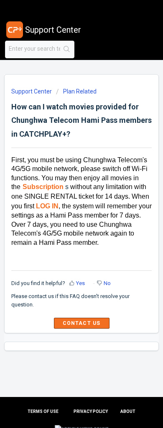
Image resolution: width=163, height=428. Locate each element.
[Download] (66, 208)
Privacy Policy (91, 411)
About (127, 411)
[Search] (67, 49)
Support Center (31, 91)
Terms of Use (43, 411)
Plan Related (80, 91)
